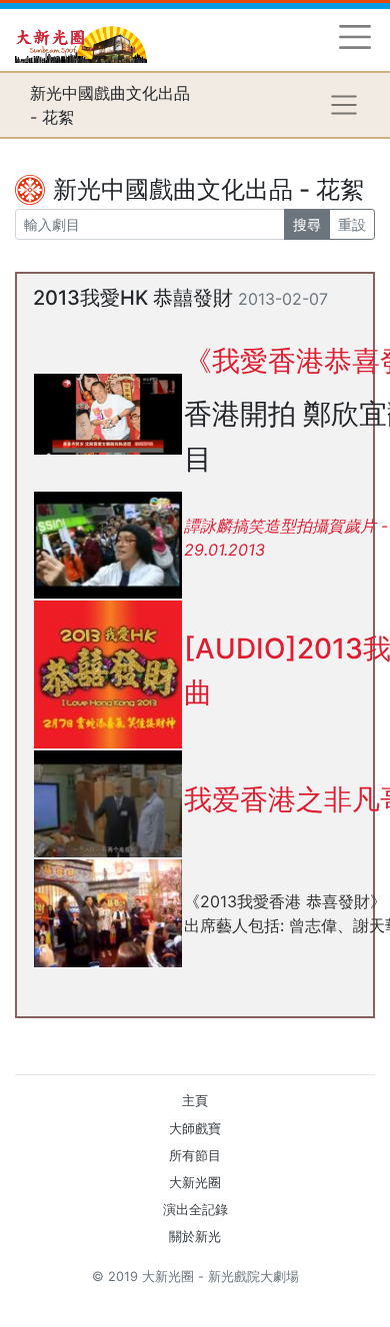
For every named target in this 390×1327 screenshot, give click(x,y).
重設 (352, 224)
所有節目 (195, 1155)
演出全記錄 (195, 1209)
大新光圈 (195, 1182)
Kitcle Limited (180, 1300)
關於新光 (195, 1236)
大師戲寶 (195, 1128)
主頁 (195, 1100)
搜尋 (307, 224)
